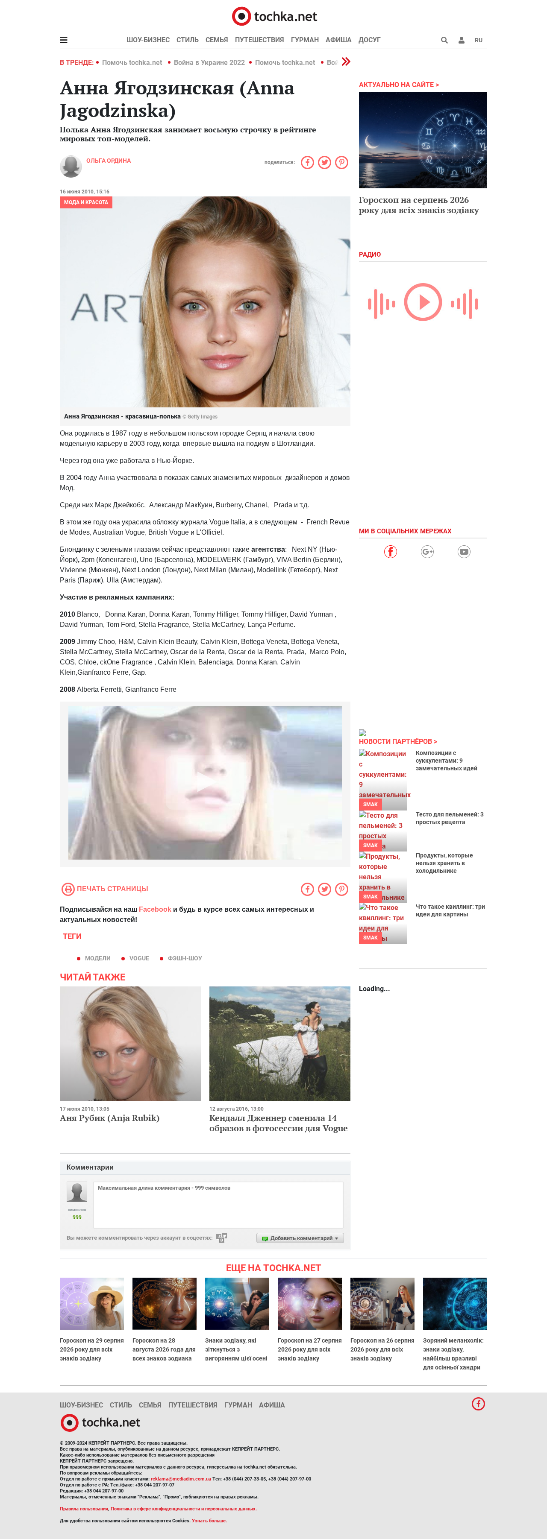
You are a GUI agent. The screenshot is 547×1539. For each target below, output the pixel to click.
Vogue (139, 958)
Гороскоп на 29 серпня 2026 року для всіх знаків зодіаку (92, 1349)
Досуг (370, 40)
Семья (217, 40)
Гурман (305, 40)
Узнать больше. (209, 1521)
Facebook (155, 909)
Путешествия (259, 40)
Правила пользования (84, 1509)
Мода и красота (86, 202)
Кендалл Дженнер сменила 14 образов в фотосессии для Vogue (278, 1123)
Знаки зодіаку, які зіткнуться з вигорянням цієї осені (236, 1349)
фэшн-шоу (185, 958)
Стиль (187, 40)
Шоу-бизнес (148, 40)
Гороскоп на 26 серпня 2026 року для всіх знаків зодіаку (382, 1349)
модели (98, 958)
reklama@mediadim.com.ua (181, 1479)
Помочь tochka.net (133, 63)
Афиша (339, 40)
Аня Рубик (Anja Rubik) (110, 1118)
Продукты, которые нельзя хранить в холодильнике (444, 863)
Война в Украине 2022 (209, 63)
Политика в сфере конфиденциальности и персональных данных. (184, 1509)
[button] (461, 40)
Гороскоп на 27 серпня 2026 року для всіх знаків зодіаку (310, 1349)
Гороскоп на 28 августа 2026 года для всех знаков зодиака (164, 1349)
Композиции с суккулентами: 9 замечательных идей (446, 760)
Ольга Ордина (108, 160)
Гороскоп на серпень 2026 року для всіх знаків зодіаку (419, 205)
